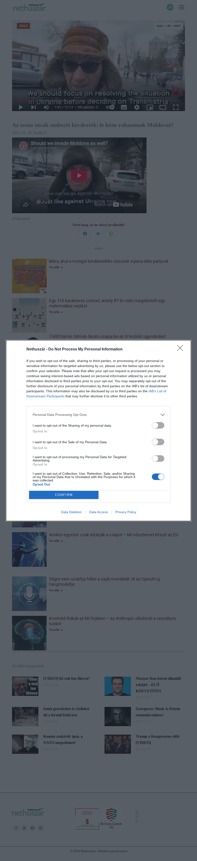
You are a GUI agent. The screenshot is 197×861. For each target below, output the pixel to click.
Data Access (98, 512)
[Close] (181, 349)
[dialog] (98, 430)
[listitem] (98, 414)
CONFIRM (64, 495)
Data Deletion (71, 512)
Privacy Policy (125, 512)
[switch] (158, 425)
